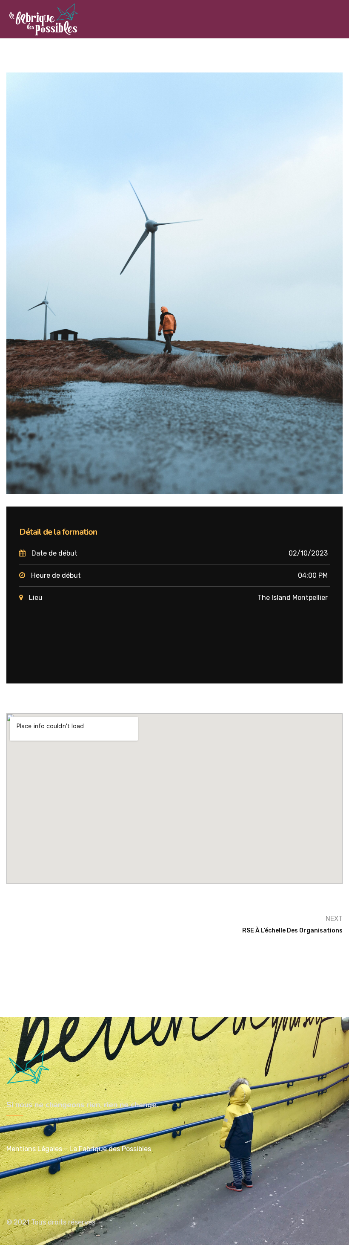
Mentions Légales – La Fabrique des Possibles (78, 1149)
